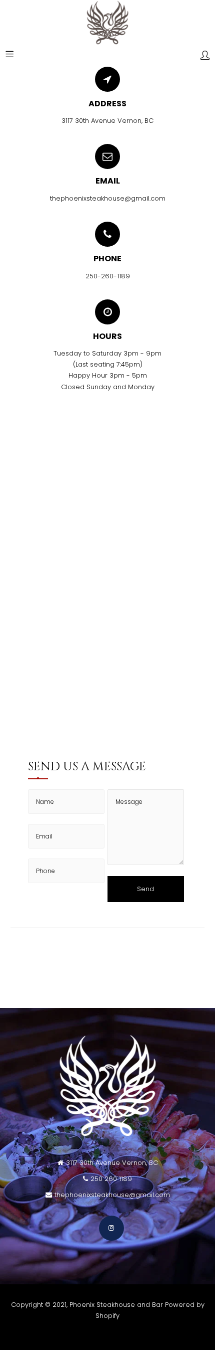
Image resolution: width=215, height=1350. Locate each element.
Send (145, 889)
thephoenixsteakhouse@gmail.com (108, 198)
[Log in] (205, 56)
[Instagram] (111, 1228)
